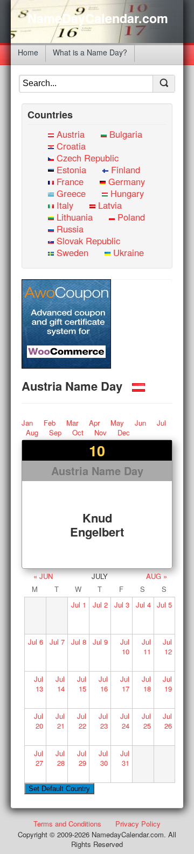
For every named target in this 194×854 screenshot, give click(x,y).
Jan (27, 423)
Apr (94, 423)
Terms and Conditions (67, 823)
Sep (55, 432)
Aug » (156, 576)
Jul (161, 423)
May (117, 423)
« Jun (43, 576)
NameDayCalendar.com (97, 18)
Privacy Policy (138, 823)
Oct (78, 432)
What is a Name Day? (90, 52)
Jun (140, 423)
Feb (50, 423)
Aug (32, 432)
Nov (100, 432)
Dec (123, 432)
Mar (72, 423)
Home (28, 52)
